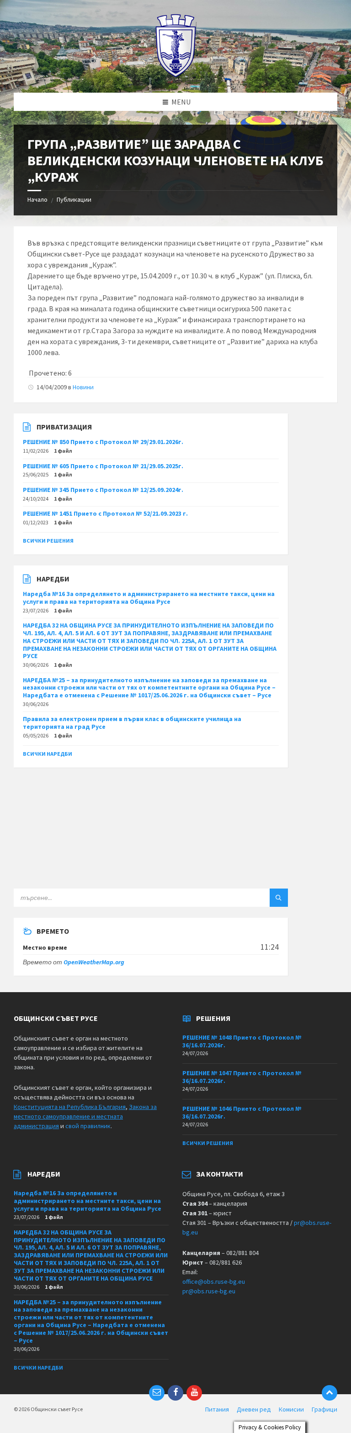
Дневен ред (254, 1409)
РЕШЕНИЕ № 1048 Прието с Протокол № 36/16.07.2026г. (242, 1041)
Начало (37, 199)
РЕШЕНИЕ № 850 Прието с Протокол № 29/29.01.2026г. (103, 442)
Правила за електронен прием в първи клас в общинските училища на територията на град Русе (132, 723)
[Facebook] (175, 1393)
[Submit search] (279, 898)
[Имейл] (157, 1393)
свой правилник (88, 1126)
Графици (324, 1409)
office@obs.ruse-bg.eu (213, 1281)
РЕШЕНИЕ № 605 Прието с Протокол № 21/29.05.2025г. (103, 466)
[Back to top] (329, 1393)
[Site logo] (175, 74)
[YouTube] (194, 1393)
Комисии (291, 1409)
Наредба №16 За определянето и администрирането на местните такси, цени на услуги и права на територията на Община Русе (149, 598)
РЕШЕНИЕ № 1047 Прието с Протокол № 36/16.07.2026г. (242, 1077)
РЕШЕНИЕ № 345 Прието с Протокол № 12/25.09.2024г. (103, 490)
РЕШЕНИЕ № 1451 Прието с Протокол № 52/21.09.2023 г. (105, 513)
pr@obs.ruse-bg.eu (208, 1291)
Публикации (74, 199)
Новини (83, 387)
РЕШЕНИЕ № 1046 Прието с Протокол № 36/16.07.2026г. (242, 1112)
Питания (217, 1409)
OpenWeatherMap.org (94, 962)
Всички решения (48, 540)
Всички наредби (47, 753)
